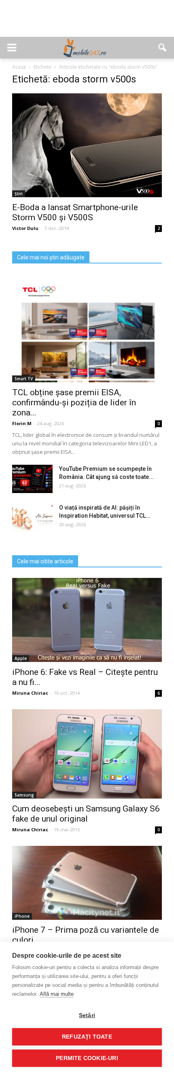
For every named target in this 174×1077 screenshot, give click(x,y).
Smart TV (24, 378)
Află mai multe (57, 994)
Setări (87, 1015)
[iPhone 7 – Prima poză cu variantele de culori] (87, 883)
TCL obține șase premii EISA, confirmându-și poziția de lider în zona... (74, 402)
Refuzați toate (87, 1037)
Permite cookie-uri (87, 1058)
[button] (162, 48)
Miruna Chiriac (30, 693)
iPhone (22, 916)
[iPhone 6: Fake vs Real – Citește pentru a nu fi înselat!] (87, 620)
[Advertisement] (87, 23)
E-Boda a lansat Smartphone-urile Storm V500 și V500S (75, 212)
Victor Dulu (25, 228)
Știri (19, 193)
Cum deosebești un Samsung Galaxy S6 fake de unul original (86, 814)
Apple (21, 658)
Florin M (22, 423)
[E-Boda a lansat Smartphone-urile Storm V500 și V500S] (87, 145)
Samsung (24, 795)
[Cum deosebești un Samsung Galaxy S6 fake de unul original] (87, 754)
